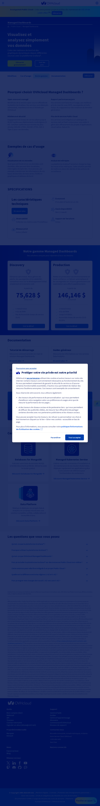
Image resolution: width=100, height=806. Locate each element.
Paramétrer (56, 437)
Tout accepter (74, 437)
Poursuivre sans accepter (26, 368)
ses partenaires (33, 378)
